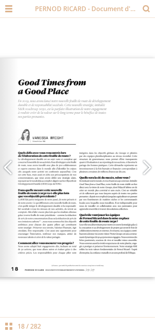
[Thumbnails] (8, 326)
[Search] (146, 8)
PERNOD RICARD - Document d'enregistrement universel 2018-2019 (86, 8)
